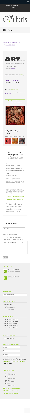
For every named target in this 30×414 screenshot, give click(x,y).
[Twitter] (13, 10)
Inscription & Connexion (9, 338)
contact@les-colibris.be (12, 5)
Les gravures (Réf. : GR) (15, 42)
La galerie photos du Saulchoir (11, 319)
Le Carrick (7, 376)
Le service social (8, 304)
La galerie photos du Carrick (11, 323)
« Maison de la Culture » (12, 80)
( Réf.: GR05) (8, 93)
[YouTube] (16, 10)
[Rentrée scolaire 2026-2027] (5, 271)
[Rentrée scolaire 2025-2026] (5, 278)
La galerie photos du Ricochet (11, 325)
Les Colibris (16, 185)
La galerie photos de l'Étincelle (11, 321)
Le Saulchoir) (13, 68)
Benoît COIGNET (8, 41)
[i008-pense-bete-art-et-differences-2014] (15, 141)
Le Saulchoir (7, 373)
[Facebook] (15, 10)
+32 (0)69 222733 (15, 7)
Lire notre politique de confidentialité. (19, 359)
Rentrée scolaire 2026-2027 (13, 269)
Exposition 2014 (6, 42)
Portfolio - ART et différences (9, 44)
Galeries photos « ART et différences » (13, 327)
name (6, 228)
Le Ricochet (7, 383)
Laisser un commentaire (10, 45)
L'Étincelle (7, 380)
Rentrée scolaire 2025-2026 (13, 276)
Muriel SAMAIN (17, 271)
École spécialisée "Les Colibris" (15, 18)
